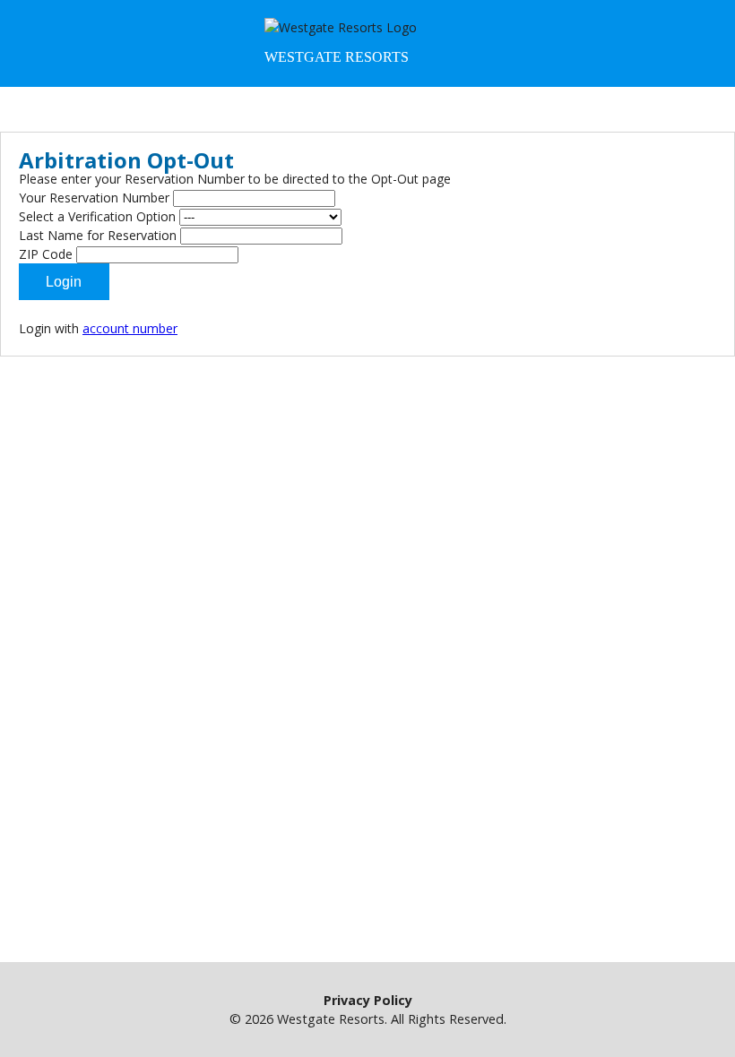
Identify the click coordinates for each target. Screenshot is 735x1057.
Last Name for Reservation (98, 235)
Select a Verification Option (97, 216)
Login (64, 281)
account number (129, 328)
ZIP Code (46, 253)
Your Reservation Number (94, 197)
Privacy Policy (368, 1000)
